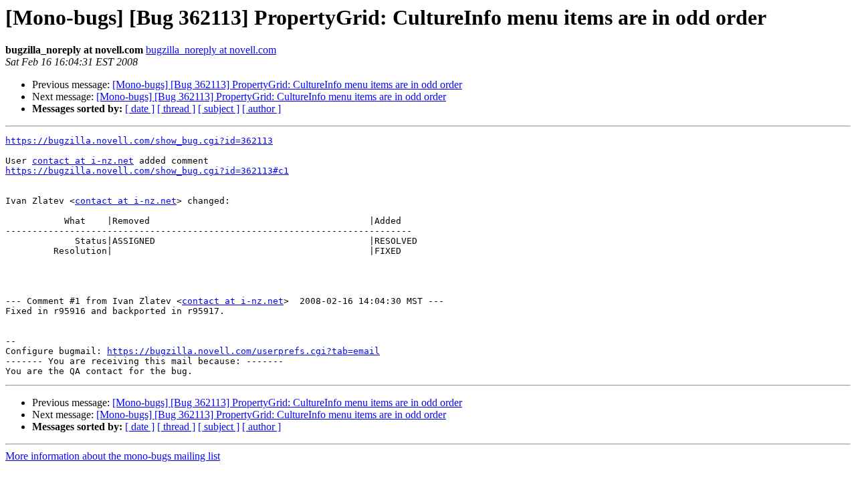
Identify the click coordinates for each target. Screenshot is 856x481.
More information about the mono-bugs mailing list (112, 456)
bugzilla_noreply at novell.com (211, 49)
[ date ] (139, 108)
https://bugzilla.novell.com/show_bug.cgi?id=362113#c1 (147, 171)
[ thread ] (176, 108)
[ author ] (261, 108)
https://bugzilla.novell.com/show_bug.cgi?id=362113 (139, 141)
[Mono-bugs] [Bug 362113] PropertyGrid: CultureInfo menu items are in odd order (287, 84)
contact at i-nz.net (83, 161)
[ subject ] (218, 108)
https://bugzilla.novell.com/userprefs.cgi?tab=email (243, 351)
